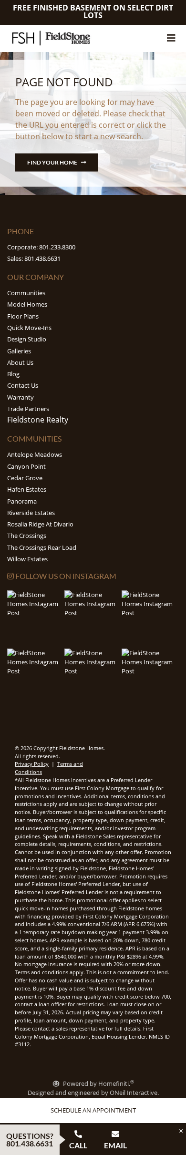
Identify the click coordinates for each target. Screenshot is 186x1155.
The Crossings (26, 535)
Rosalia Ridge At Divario (40, 524)
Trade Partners (28, 408)
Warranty (20, 397)
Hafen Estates (26, 489)
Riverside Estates (31, 512)
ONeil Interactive (133, 1092)
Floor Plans (23, 316)
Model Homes (27, 304)
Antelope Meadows (34, 454)
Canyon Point (26, 466)
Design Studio (26, 339)
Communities (26, 293)
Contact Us (22, 385)
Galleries (19, 351)
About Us (20, 362)
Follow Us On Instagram (65, 575)
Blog (13, 374)
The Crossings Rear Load (41, 547)
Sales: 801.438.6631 (34, 258)
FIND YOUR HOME (52, 162)
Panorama (22, 501)
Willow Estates (27, 559)
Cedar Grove (24, 478)
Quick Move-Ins (29, 327)
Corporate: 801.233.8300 (41, 247)
